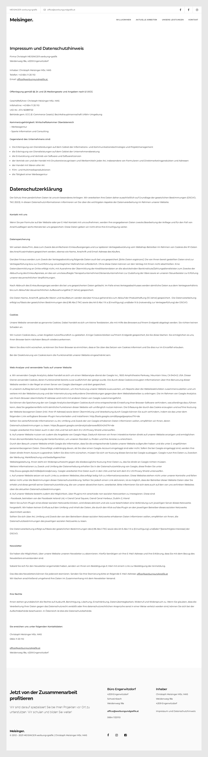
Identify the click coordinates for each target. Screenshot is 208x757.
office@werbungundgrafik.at (61, 9)
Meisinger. (21, 19)
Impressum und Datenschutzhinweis (175, 711)
